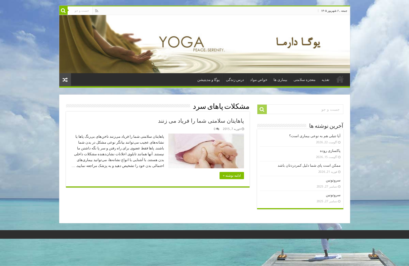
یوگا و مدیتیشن (208, 80)
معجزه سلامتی (305, 80)
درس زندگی (235, 80)
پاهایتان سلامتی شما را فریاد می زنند (201, 120)
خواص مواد (258, 80)
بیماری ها (280, 80)
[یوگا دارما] (204, 44)
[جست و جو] (63, 10)
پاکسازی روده (330, 151)
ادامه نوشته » (232, 176)
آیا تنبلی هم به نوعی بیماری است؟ (315, 136)
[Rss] (97, 11)
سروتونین (333, 180)
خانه (340, 79)
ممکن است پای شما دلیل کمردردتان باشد (309, 165)
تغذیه (325, 80)
